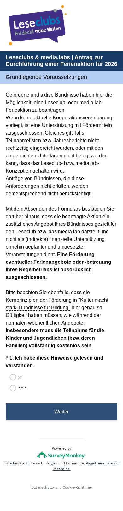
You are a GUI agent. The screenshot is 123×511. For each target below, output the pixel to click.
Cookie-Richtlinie (77, 487)
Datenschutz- (42, 487)
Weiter (61, 411)
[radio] (9, 377)
